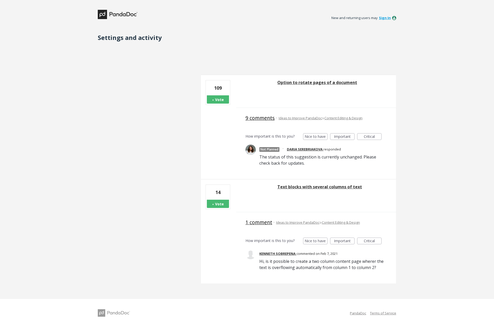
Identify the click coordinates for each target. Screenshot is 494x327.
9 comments (260, 117)
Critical (373, 137)
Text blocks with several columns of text (319, 187)
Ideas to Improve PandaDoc (300, 118)
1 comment (258, 222)
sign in (385, 17)
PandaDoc (358, 313)
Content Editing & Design (343, 118)
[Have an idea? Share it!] (117, 14)
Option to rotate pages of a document (317, 82)
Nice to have (316, 137)
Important (344, 137)
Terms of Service (383, 313)
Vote (219, 99)
